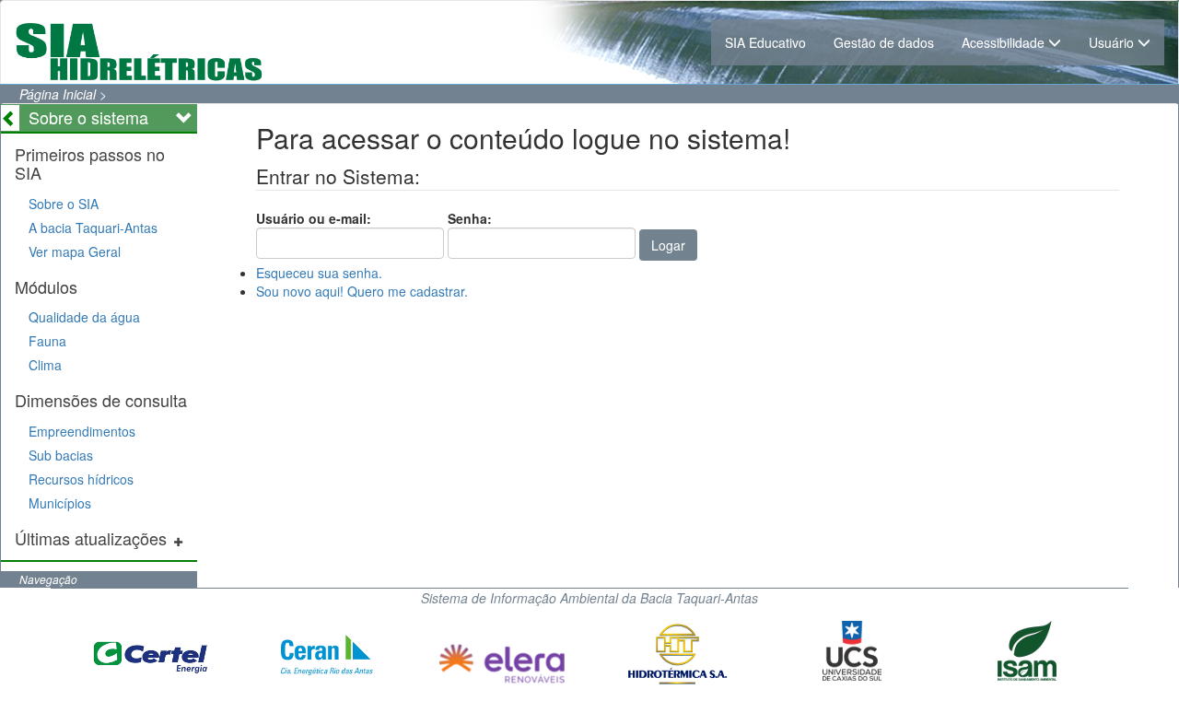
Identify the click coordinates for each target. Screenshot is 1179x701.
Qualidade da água (84, 317)
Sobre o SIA (64, 203)
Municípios (60, 503)
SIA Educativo (765, 42)
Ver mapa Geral (75, 251)
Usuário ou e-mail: (313, 218)
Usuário (1113, 42)
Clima (45, 365)
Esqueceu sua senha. (319, 272)
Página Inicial (57, 94)
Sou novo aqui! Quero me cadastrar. (362, 291)
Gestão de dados (884, 42)
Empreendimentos (82, 431)
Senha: (470, 218)
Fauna (47, 341)
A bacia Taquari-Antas (93, 227)
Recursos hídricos (81, 479)
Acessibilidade (1005, 42)
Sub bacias (61, 455)
